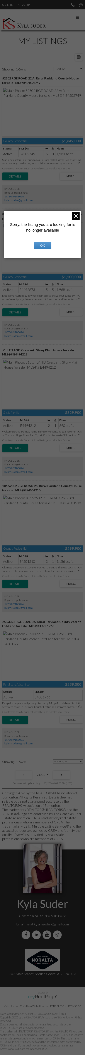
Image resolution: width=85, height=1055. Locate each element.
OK (42, 245)
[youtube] (47, 935)
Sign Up (24, 5)
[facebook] (27, 935)
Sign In (7, 5)
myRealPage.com (42, 997)
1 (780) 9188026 (14, 196)
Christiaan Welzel (30, 1006)
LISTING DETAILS (15, 176)
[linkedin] (37, 935)
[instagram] (58, 935)
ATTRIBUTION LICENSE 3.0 (65, 1006)
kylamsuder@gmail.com (18, 200)
